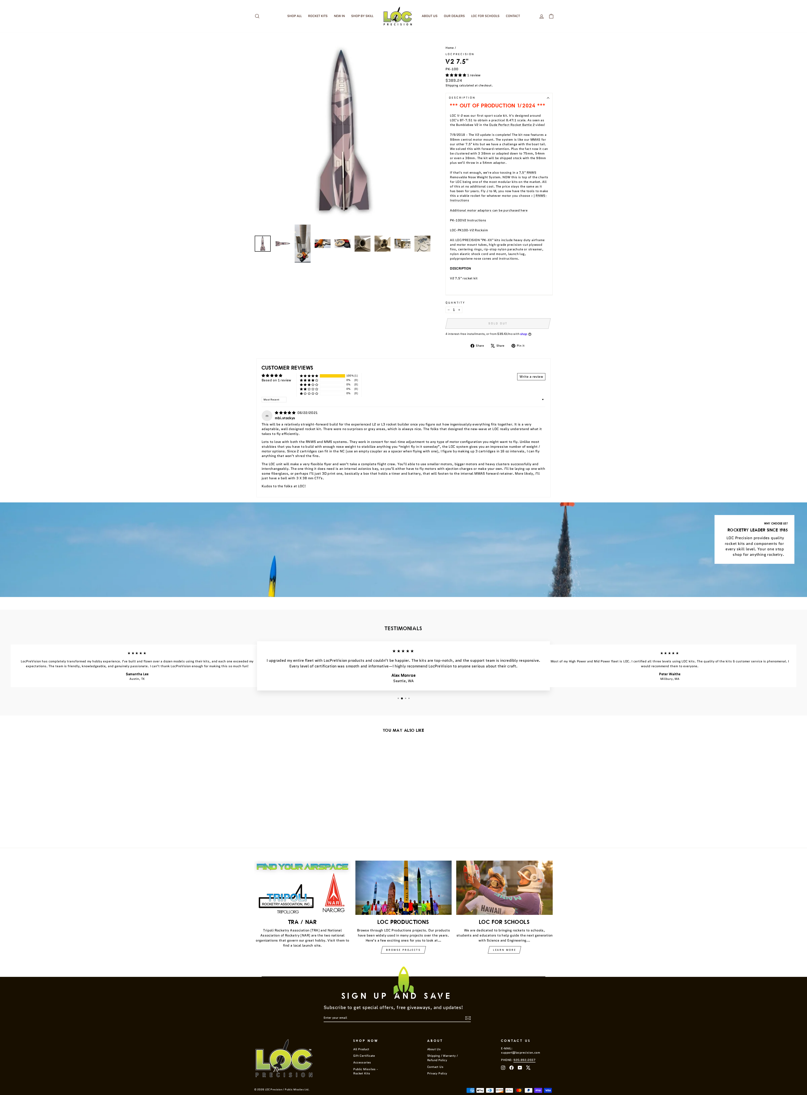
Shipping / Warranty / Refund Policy (442, 1058)
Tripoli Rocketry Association (286, 930)
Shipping (452, 85)
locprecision (460, 54)
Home (450, 48)
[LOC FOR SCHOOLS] (504, 888)
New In (339, 16)
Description (462, 98)
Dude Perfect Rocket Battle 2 (512, 125)
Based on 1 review (276, 380)
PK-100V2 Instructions (468, 220)
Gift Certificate (364, 1056)
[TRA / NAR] (302, 888)
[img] (285, 412)
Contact (513, 16)
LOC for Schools (485, 16)
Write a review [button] (531, 376)
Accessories (362, 1063)
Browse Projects (403, 950)
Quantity (455, 303)
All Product (361, 1049)
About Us (430, 16)
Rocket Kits (318, 16)
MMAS (535, 139)
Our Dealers (454, 16)
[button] (456, 75)
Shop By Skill (362, 16)
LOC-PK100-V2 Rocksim (469, 230)
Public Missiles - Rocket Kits (365, 1071)
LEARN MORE (504, 950)
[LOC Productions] (403, 888)
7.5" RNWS (528, 172)
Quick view (290, 803)
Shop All (294, 16)
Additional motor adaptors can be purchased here (488, 210)
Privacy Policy (437, 1073)
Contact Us (435, 1067)
